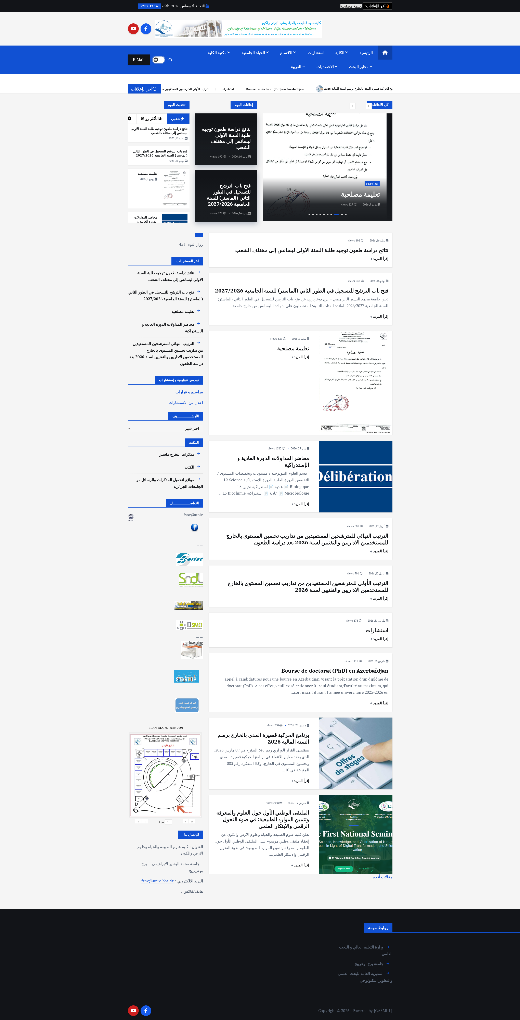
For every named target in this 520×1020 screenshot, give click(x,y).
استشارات (316, 52)
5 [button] (327, 214)
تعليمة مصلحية (366, 194)
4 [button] (331, 214)
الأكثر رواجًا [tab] (150, 118)
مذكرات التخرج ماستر (176, 454)
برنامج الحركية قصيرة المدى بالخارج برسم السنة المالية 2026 (263, 88)
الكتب (189, 467)
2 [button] (342, 214)
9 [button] (313, 214)
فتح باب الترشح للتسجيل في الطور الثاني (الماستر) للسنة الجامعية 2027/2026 (229, 194)
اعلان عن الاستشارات (186, 402)
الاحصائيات (325, 66)
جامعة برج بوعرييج (369, 963)
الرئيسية (366, 52)
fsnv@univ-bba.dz (157, 880)
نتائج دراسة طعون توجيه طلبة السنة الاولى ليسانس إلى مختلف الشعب (226, 138)
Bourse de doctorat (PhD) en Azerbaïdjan (177, 89)
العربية (296, 66)
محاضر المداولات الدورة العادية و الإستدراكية (145, 221)
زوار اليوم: (194, 244)
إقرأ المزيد (380, 258)
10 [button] (309, 214)
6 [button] (324, 214)
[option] (327, 167)
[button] (369, 106)
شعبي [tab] (176, 118)
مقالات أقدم (382, 876)
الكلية (339, 52)
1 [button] (346, 214)
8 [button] (316, 214)
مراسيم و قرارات (189, 391)
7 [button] (320, 214)
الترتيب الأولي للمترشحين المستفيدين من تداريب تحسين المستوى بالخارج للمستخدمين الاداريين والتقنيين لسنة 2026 (308, 586)
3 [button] (336, 214)
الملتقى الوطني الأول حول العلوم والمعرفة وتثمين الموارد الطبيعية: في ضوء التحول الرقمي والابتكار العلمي (384, 88)
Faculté (378, 184)
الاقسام (286, 52)
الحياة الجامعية (253, 52)
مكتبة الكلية (217, 52)
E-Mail (139, 59)
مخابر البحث (358, 66)
